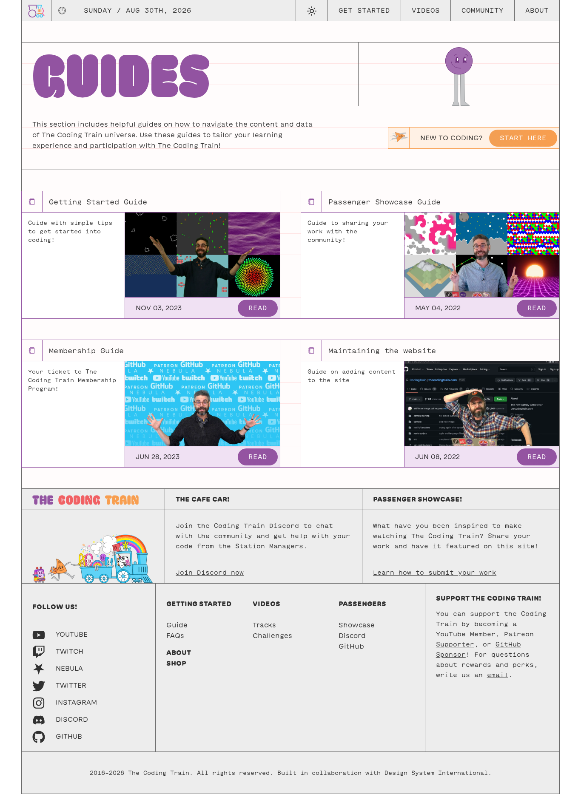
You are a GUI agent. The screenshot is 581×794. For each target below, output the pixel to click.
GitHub (351, 646)
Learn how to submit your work (434, 573)
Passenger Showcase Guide (384, 201)
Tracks (264, 625)
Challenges (272, 635)
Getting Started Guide (98, 201)
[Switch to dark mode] (312, 10)
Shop (176, 663)
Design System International (436, 773)
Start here (523, 138)
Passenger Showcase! (417, 499)
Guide (177, 625)
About (537, 10)
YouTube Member (466, 634)
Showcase (357, 625)
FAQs (175, 635)
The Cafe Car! (202, 499)
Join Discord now (210, 573)
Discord (352, 635)
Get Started (364, 10)
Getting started (198, 604)
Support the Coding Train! (488, 598)
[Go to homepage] (36, 10)
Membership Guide (86, 350)
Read (257, 308)
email (497, 675)
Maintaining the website (382, 350)
